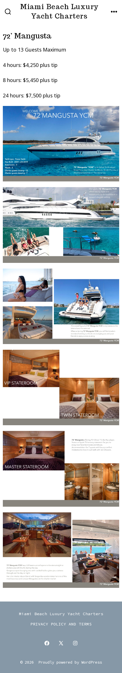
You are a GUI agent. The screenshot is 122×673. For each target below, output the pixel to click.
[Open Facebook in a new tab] (47, 643)
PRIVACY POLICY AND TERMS (61, 624)
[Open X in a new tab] (61, 643)
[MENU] (114, 12)
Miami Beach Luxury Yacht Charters (61, 613)
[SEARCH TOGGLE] (7, 12)
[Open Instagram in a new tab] (75, 643)
